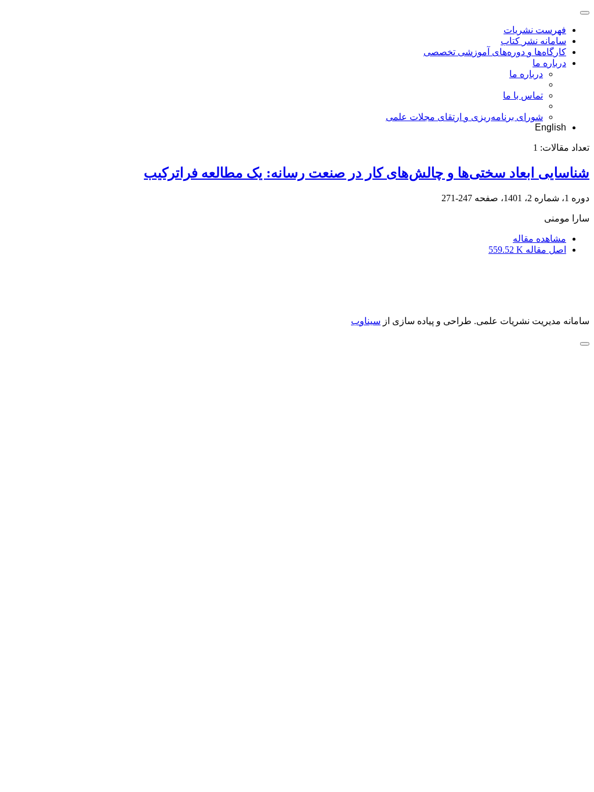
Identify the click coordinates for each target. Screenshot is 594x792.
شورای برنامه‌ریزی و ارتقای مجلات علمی (464, 117)
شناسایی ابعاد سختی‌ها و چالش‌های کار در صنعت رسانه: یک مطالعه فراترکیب (366, 172)
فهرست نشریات (535, 30)
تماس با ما (523, 95)
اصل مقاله (527, 250)
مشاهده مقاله (539, 239)
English (550, 127)
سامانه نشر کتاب (533, 41)
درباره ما (549, 63)
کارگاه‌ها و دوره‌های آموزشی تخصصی (494, 52)
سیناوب (366, 321)
